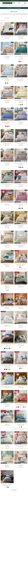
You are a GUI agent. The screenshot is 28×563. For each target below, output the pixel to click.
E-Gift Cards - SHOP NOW (14, 0)
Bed (10, 9)
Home (8, 9)
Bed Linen (13, 9)
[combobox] (14, 5)
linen (20, 13)
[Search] (26, 5)
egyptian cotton (24, 13)
